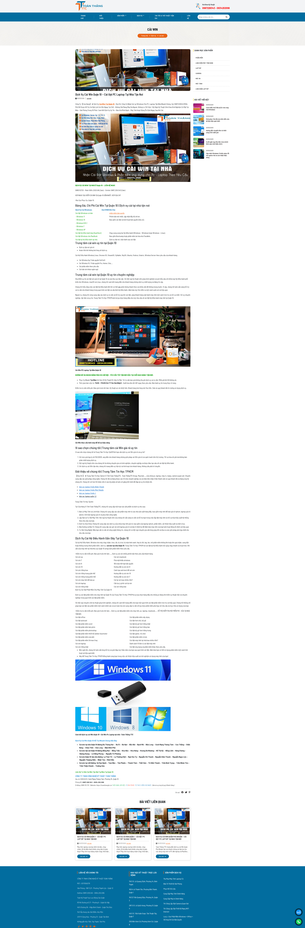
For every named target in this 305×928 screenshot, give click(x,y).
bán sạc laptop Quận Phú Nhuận (91, 490)
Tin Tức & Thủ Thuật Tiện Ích (164, 17)
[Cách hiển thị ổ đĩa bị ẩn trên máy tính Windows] (198, 108)
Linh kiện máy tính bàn (204, 63)
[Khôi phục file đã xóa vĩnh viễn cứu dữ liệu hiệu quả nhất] (198, 119)
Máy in (198, 78)
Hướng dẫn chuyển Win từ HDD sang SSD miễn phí (216, 131)
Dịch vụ (140, 16)
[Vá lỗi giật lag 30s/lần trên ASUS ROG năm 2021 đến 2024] (198, 142)
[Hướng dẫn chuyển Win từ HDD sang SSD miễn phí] (198, 131)
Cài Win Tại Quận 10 (106, 104)
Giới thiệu (101, 17)
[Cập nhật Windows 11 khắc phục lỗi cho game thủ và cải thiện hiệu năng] (198, 154)
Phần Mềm (199, 58)
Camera (198, 73)
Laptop (198, 68)
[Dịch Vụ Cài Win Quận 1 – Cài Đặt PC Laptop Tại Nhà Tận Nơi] (132, 821)
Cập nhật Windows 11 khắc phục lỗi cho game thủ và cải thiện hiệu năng (217, 155)
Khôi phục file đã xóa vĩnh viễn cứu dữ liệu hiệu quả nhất (217, 120)
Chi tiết (83, 856)
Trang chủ (83, 17)
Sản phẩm (121, 16)
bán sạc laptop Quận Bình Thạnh (91, 487)
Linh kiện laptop (202, 89)
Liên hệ (188, 17)
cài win (89, 98)
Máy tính (199, 84)
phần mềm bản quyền (117, 213)
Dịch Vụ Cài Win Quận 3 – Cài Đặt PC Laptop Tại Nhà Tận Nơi (91, 837)
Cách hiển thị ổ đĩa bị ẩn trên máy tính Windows (217, 109)
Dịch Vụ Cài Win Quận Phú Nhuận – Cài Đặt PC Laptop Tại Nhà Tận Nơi (171, 837)
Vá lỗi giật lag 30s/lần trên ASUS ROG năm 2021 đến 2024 (217, 143)
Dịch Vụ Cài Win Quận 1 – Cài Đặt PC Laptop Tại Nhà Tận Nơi (131, 837)
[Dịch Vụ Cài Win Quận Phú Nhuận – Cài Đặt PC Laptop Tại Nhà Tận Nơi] (172, 821)
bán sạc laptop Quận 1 (87, 493)
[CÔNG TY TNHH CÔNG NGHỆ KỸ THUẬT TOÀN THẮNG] (89, 6)
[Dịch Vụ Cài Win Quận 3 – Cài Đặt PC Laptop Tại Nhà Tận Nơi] (93, 821)
